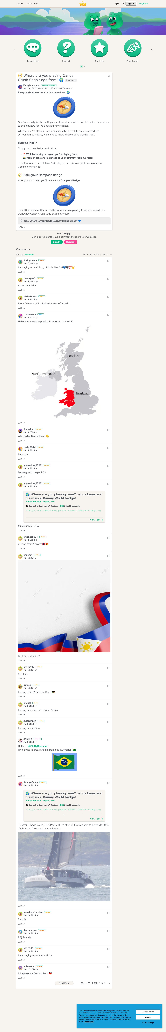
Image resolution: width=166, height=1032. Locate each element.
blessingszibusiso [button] (33, 912)
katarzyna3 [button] (29, 278)
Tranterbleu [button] (29, 314)
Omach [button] (27, 685)
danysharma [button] (30, 930)
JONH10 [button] (27, 739)
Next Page (64, 983)
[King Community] (82, 3)
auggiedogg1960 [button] (32, 465)
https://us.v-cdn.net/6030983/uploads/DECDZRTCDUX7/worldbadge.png (63, 510)
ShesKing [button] (28, 429)
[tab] (81, 66)
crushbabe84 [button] (30, 537)
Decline (148, 1017)
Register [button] (70, 242)
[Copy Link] (71, 88)
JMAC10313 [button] (29, 721)
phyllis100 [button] (28, 667)
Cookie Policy (89, 1022)
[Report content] (108, 76)
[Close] (160, 1006)
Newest (29, 254)
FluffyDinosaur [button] (31, 85)
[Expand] (64, 516)
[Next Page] (107, 254)
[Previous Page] (101, 254)
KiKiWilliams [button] (30, 296)
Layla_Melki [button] (29, 447)
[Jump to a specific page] (110, 254)
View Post (95, 519)
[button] (20, 87)
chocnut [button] (27, 555)
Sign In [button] (56, 242)
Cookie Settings (148, 1023)
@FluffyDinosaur (38, 746)
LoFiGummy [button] (64, 88)
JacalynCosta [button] (30, 782)
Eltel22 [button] (27, 703)
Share (21, 227)
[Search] (123, 4)
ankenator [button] (28, 966)
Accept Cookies (148, 1012)
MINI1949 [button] (28, 948)
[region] (119, 1016)
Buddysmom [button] (30, 260)
